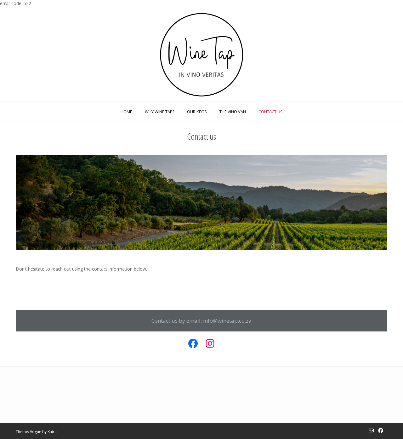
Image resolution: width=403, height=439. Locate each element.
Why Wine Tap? (159, 111)
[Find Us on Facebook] (380, 430)
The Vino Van (232, 111)
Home (126, 111)
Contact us (270, 111)
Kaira (52, 431)
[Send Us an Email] (371, 430)
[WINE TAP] (201, 54)
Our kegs (197, 111)
